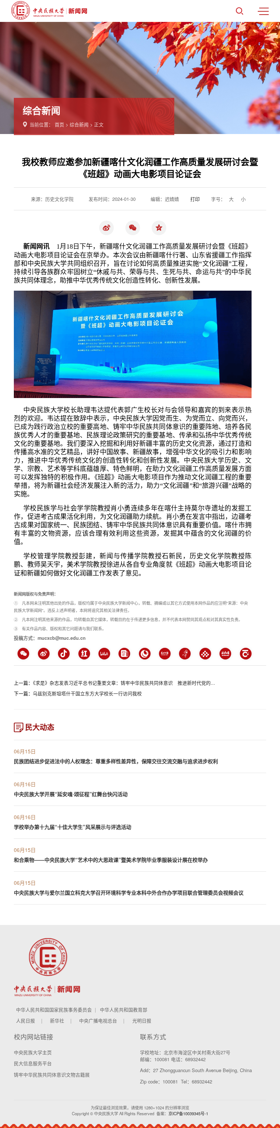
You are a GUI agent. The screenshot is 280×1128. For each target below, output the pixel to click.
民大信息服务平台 (33, 1063)
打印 (195, 198)
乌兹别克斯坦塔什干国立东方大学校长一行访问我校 (87, 693)
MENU (263, 10)
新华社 (57, 1020)
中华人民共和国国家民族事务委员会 (54, 1009)
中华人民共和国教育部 (123, 1009)
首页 (59, 124)
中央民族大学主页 (33, 1052)
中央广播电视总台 (98, 1020)
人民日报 (25, 1020)
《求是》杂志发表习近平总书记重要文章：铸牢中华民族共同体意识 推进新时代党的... (124, 682)
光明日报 (141, 1020)
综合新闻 (79, 124)
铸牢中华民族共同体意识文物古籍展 (52, 1074)
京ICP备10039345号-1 (188, 1113)
